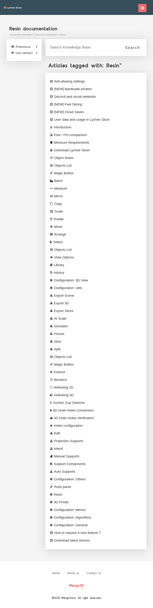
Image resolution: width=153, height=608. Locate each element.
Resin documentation (46, 34)
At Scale (60, 318)
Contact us (94, 573)
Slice (57, 341)
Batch (58, 181)
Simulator (61, 326)
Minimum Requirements (71, 142)
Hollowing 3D (64, 395)
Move (58, 227)
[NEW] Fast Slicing (68, 104)
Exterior (59, 372)
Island (58, 448)
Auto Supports (64, 471)
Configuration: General (71, 525)
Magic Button (64, 173)
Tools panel (62, 487)
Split (57, 349)
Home (56, 573)
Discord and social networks (75, 97)
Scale (58, 211)
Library (59, 265)
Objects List (63, 165)
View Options (64, 257)
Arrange (60, 234)
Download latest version (72, 540)
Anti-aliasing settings (69, 81)
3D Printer (61, 502)
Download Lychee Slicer (72, 150)
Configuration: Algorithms (72, 517)
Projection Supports (68, 441)
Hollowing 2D (63, 387)
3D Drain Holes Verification (74, 418)
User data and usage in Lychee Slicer (82, 119)
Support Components (70, 464)
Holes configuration (68, 426)
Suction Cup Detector (69, 403)
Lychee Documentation (21, 34)
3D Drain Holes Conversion (73, 410)
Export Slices (64, 311)
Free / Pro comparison (70, 135)
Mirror (58, 196)
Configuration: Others (70, 479)
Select (58, 242)
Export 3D (61, 303)
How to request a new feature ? (77, 533)
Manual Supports (66, 456)
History (59, 273)
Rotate (59, 219)
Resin (63, 34)
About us (73, 573)
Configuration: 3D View (71, 280)
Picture (59, 334)
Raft (57, 433)
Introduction (62, 127)
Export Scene (64, 295)
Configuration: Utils (68, 288)
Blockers (60, 380)
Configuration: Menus (70, 510)
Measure (60, 188)
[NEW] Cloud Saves (69, 112)
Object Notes (64, 158)
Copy (58, 204)
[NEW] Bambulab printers (73, 89)
